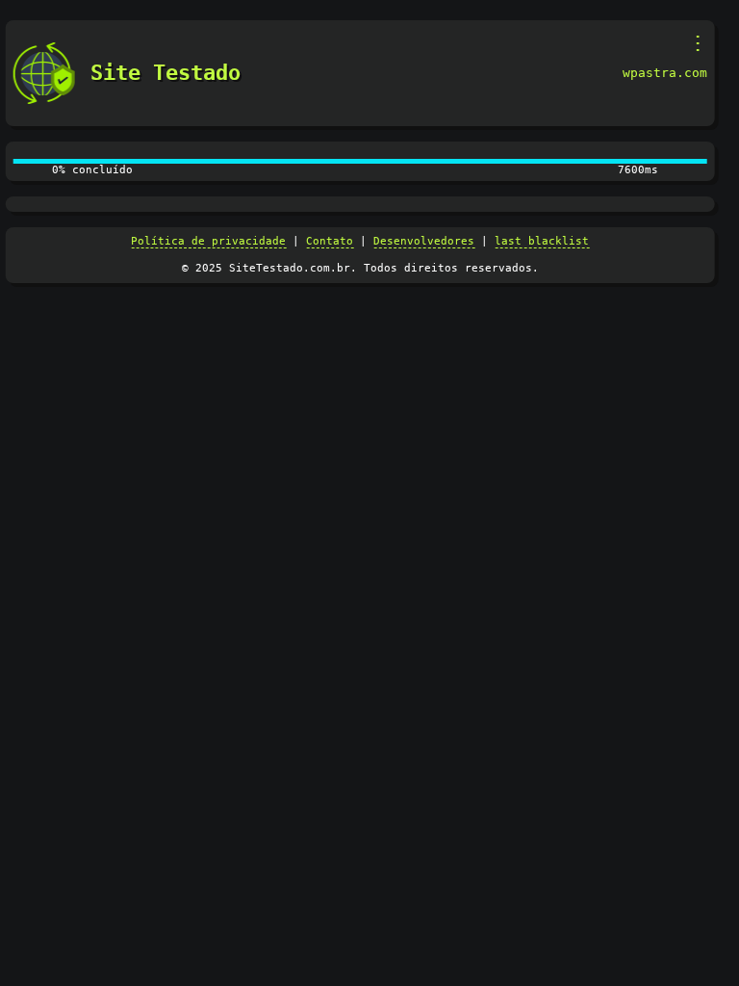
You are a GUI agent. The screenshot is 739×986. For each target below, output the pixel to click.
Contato (329, 241)
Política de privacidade (208, 241)
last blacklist (542, 241)
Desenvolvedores (423, 241)
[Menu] (697, 43)
